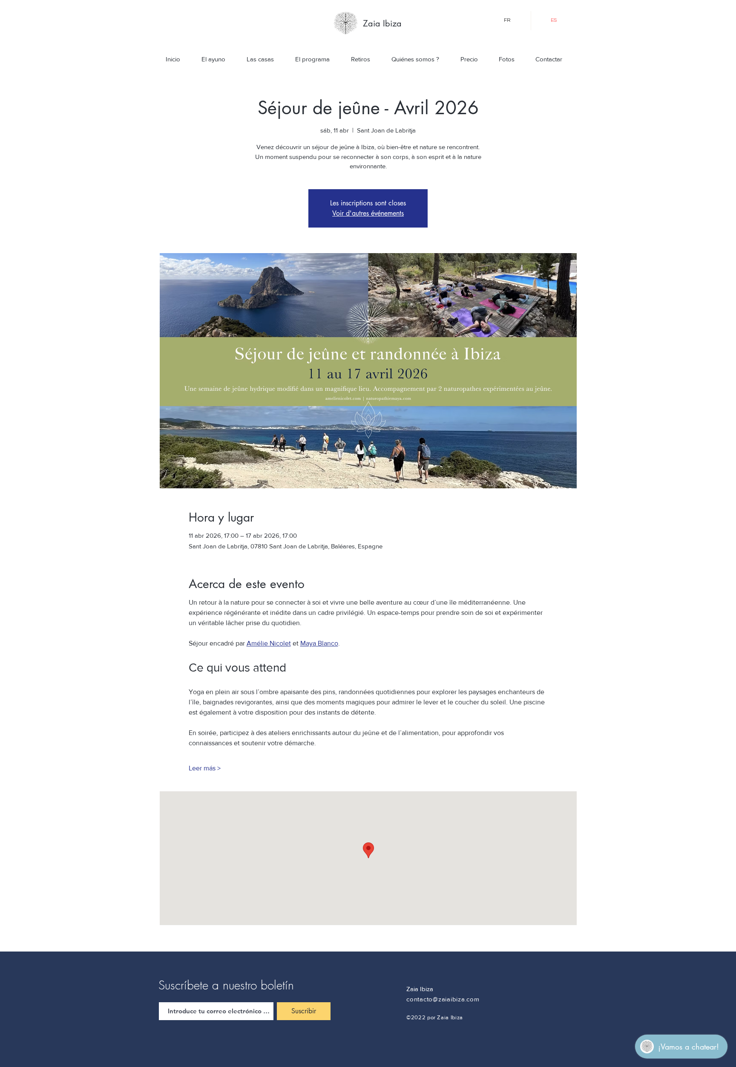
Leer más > (205, 768)
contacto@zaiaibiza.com (443, 999)
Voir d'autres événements (368, 213)
